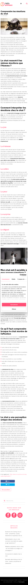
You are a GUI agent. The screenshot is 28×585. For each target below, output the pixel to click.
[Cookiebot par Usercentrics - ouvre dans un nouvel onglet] (20, 275)
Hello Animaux (4, 580)
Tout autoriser (14, 304)
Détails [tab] (13, 279)
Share (8, 481)
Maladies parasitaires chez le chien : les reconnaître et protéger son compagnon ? (14, 548)
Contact (20, 580)
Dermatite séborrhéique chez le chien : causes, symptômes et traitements (13, 561)
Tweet (8, 484)
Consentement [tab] (5, 279)
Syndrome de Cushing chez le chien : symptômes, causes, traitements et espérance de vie (13, 533)
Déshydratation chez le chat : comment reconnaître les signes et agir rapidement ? (13, 541)
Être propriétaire (6, 489)
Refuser (14, 309)
